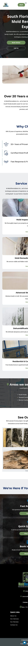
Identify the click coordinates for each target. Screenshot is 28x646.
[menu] (25, 3)
